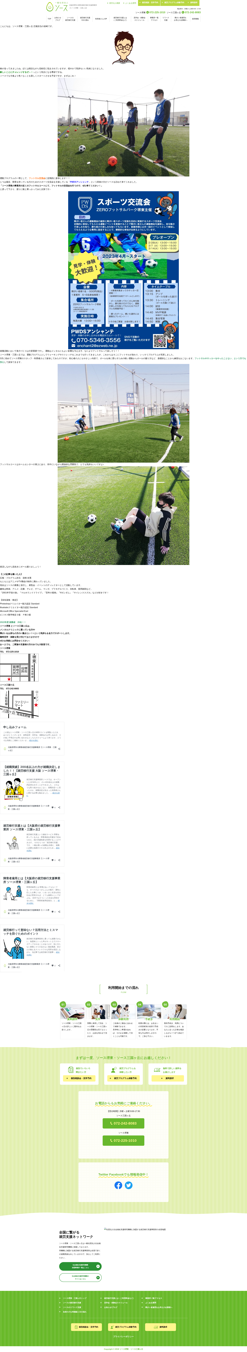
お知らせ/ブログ (110, 1307)
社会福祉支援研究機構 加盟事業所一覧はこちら (80, 1266)
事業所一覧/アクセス (153, 1298)
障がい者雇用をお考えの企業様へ (180, 19)
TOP (49, 19)
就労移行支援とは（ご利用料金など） (120, 19)
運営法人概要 (114, 3)
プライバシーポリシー (123, 1336)
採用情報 (195, 19)
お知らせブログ (57, 19)
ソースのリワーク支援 (72, 1307)
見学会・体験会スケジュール (139, 19)
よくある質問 (130, 3)
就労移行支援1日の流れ (85, 19)
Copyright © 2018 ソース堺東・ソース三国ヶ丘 (123, 1349)
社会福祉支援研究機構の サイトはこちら (80, 1277)
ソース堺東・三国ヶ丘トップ (74, 1298)
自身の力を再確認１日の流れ (74, 1312)
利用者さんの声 (101, 19)
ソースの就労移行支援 (70, 19)
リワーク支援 (165, 19)
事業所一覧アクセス (154, 19)
